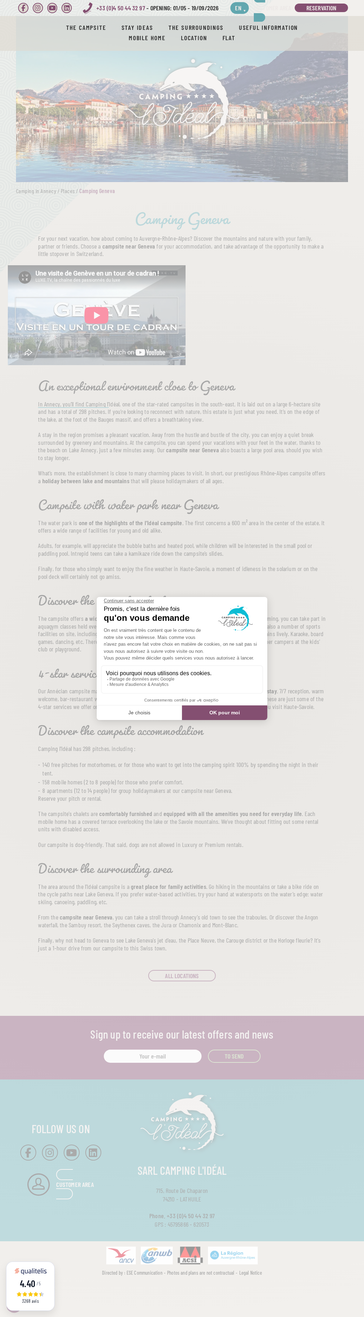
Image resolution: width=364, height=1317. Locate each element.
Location (194, 38)
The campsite (86, 27)
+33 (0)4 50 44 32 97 (120, 8)
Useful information (268, 27)
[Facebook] (23, 8)
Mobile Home (147, 38)
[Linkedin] (66, 8)
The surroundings (196, 27)
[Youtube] (52, 8)
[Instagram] (38, 8)
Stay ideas (137, 27)
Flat (229, 38)
